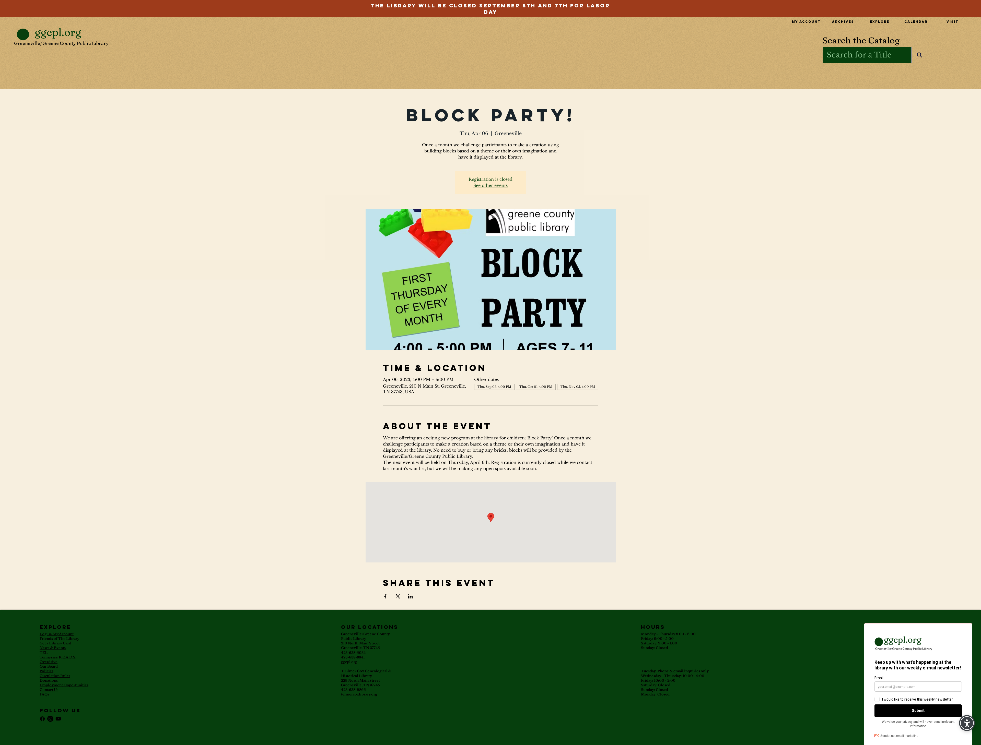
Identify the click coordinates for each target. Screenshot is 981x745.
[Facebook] (42, 719)
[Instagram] (50, 719)
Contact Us (49, 690)
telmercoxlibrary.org (359, 694)
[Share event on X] (397, 596)
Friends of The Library (59, 638)
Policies (46, 671)
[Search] (919, 55)
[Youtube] (58, 719)
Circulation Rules (55, 676)
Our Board (49, 666)
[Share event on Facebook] (385, 596)
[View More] (490, 5)
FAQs (44, 694)
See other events (490, 185)
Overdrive (48, 662)
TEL (44, 653)
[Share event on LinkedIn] (410, 596)
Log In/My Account (57, 634)
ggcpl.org (349, 662)
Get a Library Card (55, 643)
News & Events (53, 648)
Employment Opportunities (64, 685)
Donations (49, 680)
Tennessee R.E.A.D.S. (58, 657)
